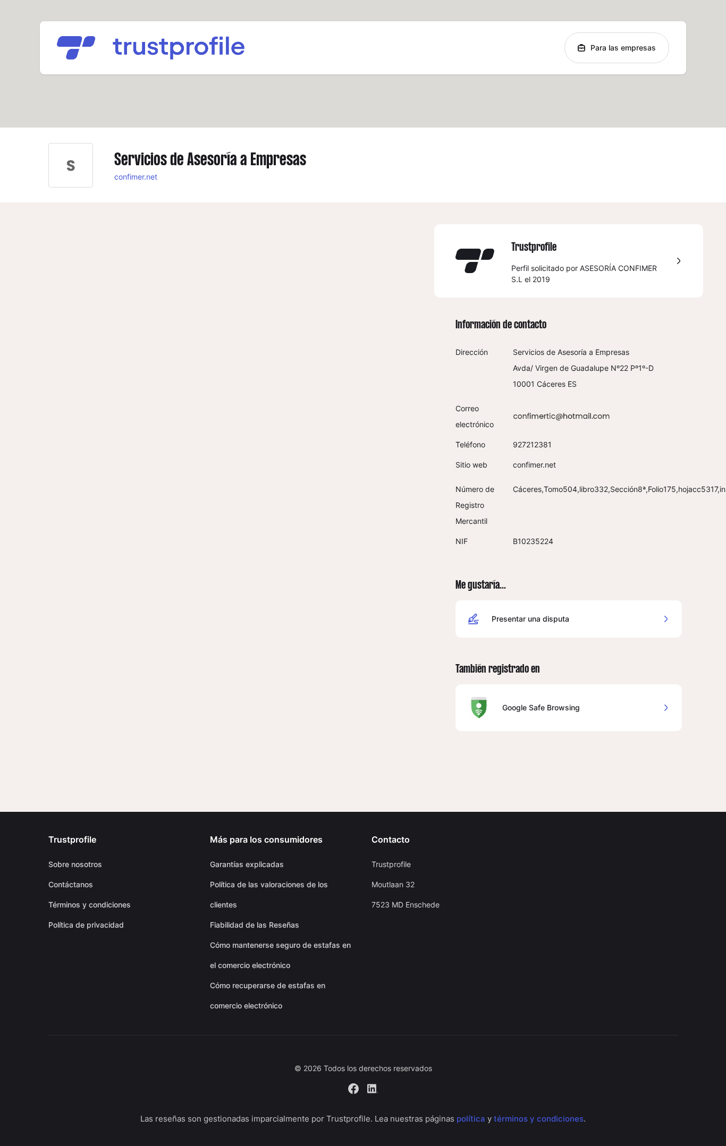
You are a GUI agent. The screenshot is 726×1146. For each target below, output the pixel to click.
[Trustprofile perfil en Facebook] (353, 1087)
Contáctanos (70, 884)
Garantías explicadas (247, 864)
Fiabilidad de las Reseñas (254, 924)
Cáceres (551, 383)
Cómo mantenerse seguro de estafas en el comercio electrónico (280, 955)
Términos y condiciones (89, 904)
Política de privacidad (86, 924)
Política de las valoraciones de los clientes (269, 894)
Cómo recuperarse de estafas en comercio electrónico (267, 995)
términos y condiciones (539, 1119)
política (471, 1119)
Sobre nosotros (75, 864)
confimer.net (135, 176)
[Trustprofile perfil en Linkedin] (372, 1087)
